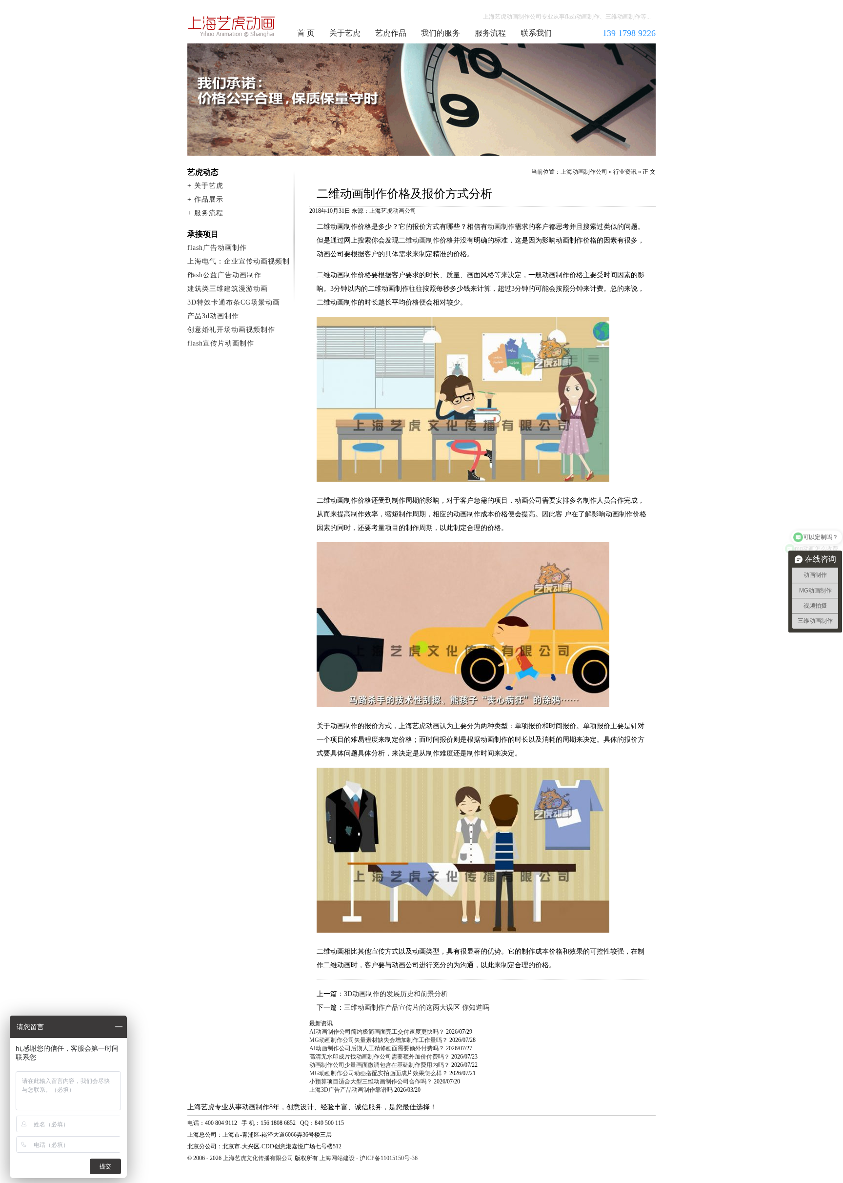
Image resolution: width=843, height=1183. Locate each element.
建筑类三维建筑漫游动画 (227, 288)
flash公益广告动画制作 (224, 275)
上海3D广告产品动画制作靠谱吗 (351, 1089)
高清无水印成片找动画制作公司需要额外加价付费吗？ (379, 1056)
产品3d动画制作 (213, 316)
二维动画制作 (419, 240)
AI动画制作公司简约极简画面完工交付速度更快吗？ (376, 1031)
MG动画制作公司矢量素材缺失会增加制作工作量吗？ (378, 1040)
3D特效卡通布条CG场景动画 (233, 302)
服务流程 (490, 33)
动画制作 (501, 226)
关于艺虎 (345, 33)
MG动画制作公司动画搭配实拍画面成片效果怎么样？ (378, 1073)
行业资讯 (625, 171)
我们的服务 (440, 33)
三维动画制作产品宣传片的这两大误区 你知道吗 (416, 1007)
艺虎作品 (390, 33)
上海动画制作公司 (231, 26)
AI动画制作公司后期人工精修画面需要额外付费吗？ (376, 1048)
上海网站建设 (337, 1158)
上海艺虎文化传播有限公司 (258, 1158)
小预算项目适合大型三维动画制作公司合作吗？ (370, 1081)
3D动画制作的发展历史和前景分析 (396, 994)
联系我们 (536, 33)
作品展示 (208, 199)
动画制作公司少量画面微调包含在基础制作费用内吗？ (379, 1064)
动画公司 (404, 210)
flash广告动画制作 (217, 247)
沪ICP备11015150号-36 (389, 1158)
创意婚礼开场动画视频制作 (231, 329)
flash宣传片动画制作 (220, 343)
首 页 (306, 33)
